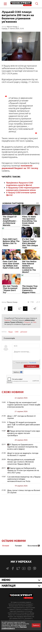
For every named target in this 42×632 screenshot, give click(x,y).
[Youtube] (24, 570)
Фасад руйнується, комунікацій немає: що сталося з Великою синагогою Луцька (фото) (21, 461)
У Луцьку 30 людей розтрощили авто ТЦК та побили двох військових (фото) (23, 424)
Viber (34, 322)
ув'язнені (23, 332)
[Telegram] (7, 569)
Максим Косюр (12, 27)
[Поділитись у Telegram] (35, 308)
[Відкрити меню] (5, 3)
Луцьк (10, 332)
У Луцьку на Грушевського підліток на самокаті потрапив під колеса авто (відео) (22, 446)
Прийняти (36, 625)
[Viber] (34, 569)
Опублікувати (31, 366)
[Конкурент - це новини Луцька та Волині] (21, 598)
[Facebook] (13, 569)
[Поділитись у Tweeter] (20, 308)
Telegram (27, 322)
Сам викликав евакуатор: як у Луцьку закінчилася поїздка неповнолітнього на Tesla (23, 479)
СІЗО (16, 332)
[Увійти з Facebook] (21, 372)
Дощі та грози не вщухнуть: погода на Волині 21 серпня (22, 454)
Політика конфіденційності (14, 627)
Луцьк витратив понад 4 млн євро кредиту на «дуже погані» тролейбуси (23, 433)
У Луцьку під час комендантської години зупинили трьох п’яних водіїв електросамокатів (23, 404)
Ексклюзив (32, 546)
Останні (5, 546)
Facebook (7, 320)
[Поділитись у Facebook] (5, 308)
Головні (18, 546)
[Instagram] (29, 569)
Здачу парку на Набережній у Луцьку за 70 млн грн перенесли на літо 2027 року (23, 470)
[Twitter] (18, 569)
